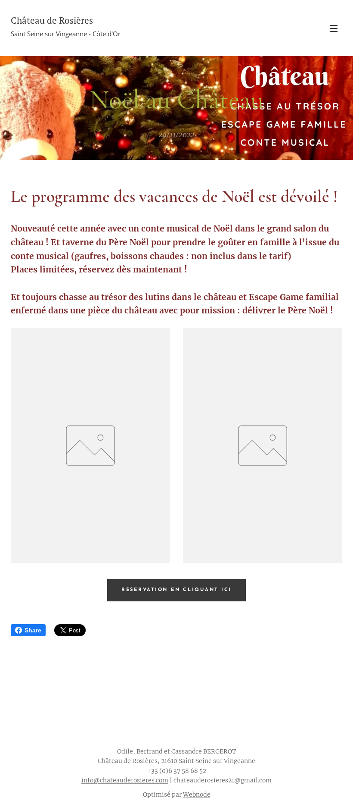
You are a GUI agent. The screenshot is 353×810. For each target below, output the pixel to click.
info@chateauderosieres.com (124, 780)
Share (33, 630)
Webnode (197, 794)
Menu (333, 28)
